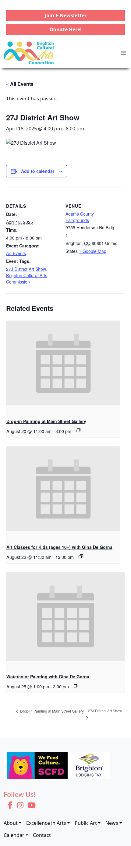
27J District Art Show (26, 269)
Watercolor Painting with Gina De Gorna (48, 676)
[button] (65, 15)
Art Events (16, 253)
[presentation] (63, 363)
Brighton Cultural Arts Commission (26, 278)
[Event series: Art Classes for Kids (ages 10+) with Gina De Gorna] (81, 556)
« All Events (20, 83)
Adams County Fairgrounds (80, 217)
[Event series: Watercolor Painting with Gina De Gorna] (76, 685)
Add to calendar (37, 171)
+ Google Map (92, 251)
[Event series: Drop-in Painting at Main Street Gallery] (78, 430)
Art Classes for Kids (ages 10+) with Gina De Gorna (59, 547)
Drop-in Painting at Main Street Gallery (46, 421)
